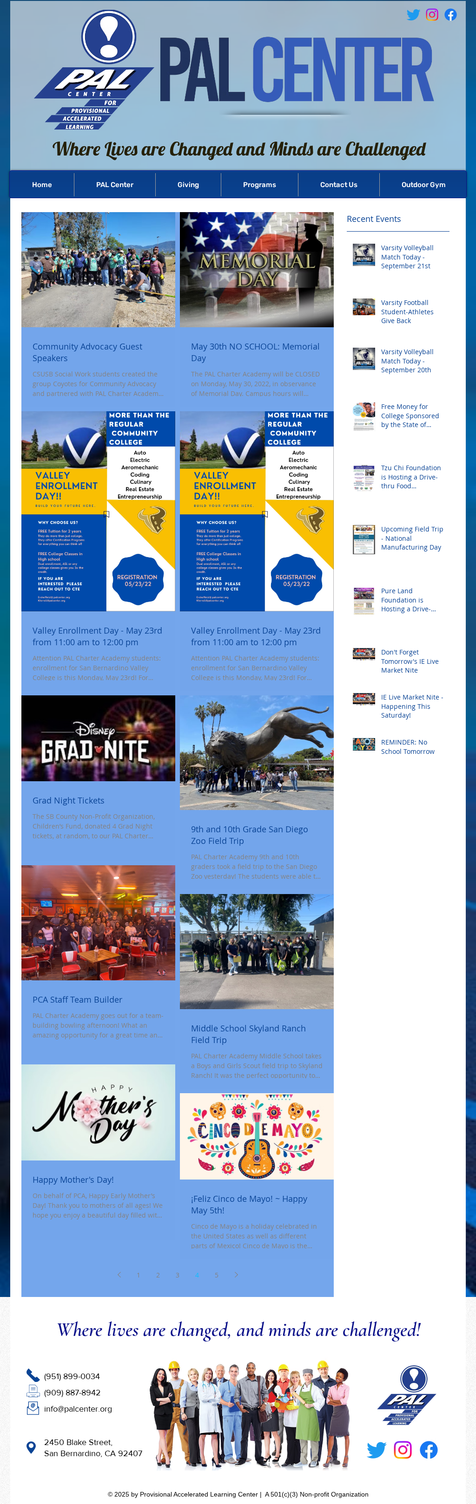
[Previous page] (119, 1274)
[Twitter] (377, 1450)
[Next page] (236, 1274)
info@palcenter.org (78, 1408)
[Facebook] (451, 14)
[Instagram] (403, 1450)
